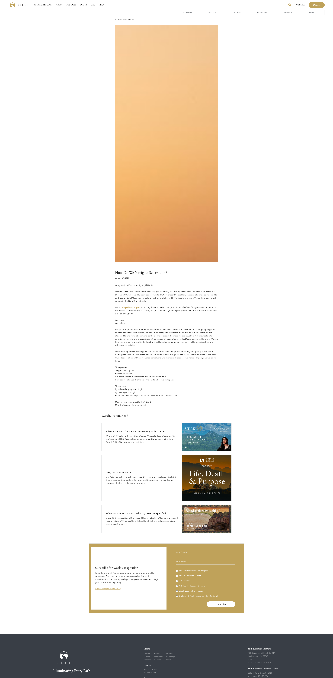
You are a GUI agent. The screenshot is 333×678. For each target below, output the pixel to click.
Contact (300, 5)
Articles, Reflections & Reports (193, 585)
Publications (184, 580)
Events (83, 5)
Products (237, 12)
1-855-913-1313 (150, 669)
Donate (316, 5)
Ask (93, 5)
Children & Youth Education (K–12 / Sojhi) (198, 596)
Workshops (262, 12)
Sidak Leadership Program (191, 590)
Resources (287, 12)
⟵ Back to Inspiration (124, 19)
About (312, 12)
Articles (147, 653)
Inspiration (187, 12)
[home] (18, 5)
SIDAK (101, 5)
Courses (212, 12)
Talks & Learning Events (190, 575)
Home (147, 649)
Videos (59, 5)
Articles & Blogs (43, 5)
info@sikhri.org (150, 672)
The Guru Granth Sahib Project (193, 570)
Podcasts (71, 5)
